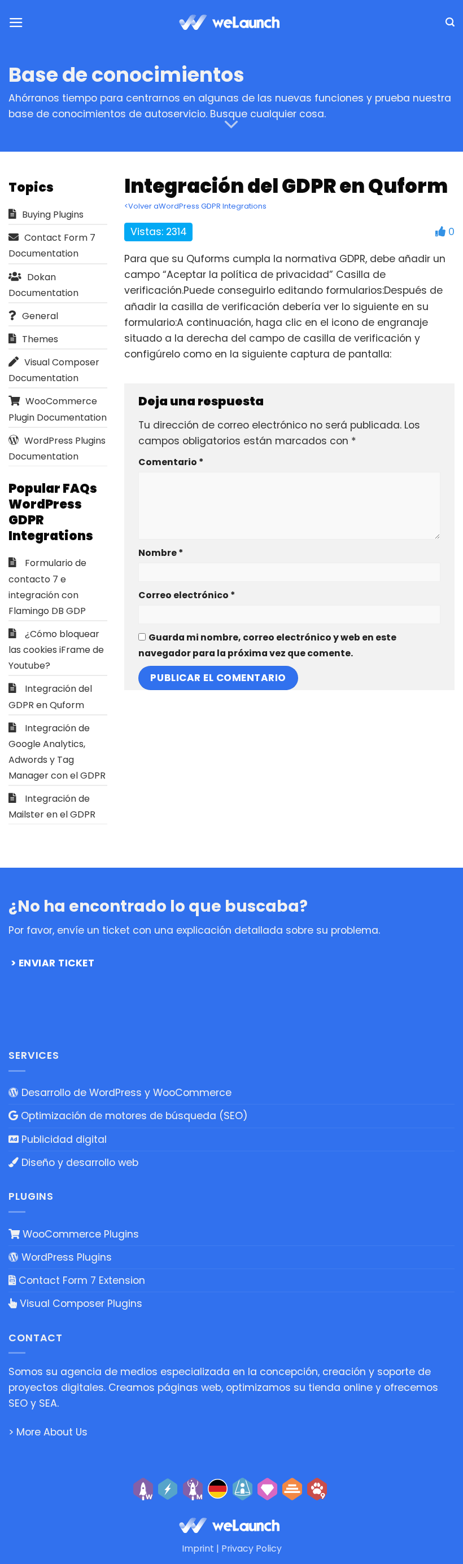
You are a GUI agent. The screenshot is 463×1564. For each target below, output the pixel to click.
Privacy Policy (251, 1548)
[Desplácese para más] (231, 124)
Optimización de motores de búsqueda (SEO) (133, 1116)
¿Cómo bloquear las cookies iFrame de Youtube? (56, 650)
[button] (16, 22)
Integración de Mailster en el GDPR (51, 806)
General (40, 316)
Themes (40, 339)
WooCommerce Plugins (79, 1234)
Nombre (160, 552)
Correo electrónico (186, 595)
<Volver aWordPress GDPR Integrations (195, 206)
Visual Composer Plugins (79, 1303)
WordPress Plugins (65, 1257)
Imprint (198, 1548)
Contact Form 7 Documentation (51, 245)
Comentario (170, 462)
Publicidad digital (63, 1139)
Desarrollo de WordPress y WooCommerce (125, 1092)
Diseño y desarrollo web (78, 1162)
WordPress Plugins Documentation (57, 448)
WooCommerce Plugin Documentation (57, 409)
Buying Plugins (53, 214)
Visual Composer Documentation (53, 370)
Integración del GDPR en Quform (50, 696)
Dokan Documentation (43, 285)
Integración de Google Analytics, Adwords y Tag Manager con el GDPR (57, 752)
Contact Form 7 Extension (80, 1280)
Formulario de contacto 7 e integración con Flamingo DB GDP (47, 586)
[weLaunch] (231, 22)
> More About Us (48, 1432)
